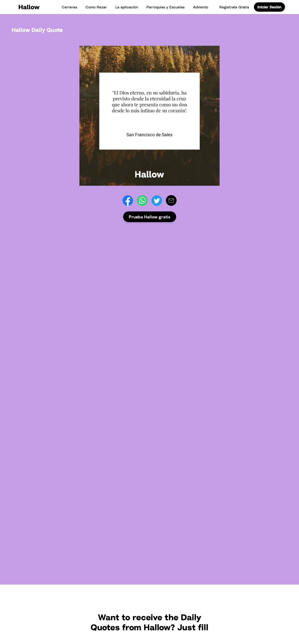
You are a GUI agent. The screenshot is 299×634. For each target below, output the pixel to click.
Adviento (200, 7)
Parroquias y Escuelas (165, 7)
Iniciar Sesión (269, 7)
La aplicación (126, 7)
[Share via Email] (171, 200)
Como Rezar (96, 7)
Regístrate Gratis (234, 7)
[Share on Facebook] (127, 200)
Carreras (69, 7)
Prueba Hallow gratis (150, 216)
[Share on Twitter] (156, 200)
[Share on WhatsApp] (142, 200)
